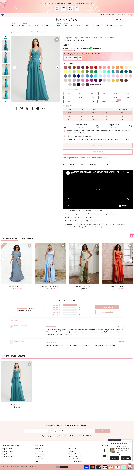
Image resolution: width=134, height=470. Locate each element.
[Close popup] (131, 441)
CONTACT (105, 164)
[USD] (3, 15)
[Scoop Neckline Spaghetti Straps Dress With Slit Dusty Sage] (84, 263)
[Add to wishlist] (56, 39)
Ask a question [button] (107, 312)
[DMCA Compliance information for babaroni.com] (62, 467)
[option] (36, 69)
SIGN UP (103, 431)
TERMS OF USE (71, 436)
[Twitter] (21, 108)
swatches (114, 139)
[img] (51, 327)
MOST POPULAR (27, 239)
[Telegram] (37, 108)
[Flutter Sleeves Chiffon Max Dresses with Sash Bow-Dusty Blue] (16, 263)
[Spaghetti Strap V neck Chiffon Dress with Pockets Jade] (16, 381)
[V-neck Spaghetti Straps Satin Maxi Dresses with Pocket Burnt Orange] (117, 263)
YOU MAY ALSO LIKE (10, 238)
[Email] (43, 108)
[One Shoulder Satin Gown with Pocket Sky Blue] (50, 263)
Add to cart (98, 146)
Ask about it (126, 458)
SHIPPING (93, 164)
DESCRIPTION (68, 164)
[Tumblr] (32, 108)
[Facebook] (16, 108)
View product (114, 458)
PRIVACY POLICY (85, 436)
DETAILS (82, 164)
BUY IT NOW (98, 152)
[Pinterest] (27, 108)
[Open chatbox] (129, 466)
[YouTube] (104, 455)
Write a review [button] (107, 307)
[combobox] (122, 19)
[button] (14, 67)
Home (3, 32)
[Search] (124, 19)
